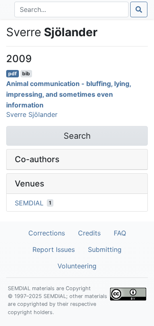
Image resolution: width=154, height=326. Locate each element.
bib (26, 73)
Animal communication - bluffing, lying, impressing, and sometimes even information (68, 94)
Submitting (105, 249)
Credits (89, 233)
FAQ (120, 233)
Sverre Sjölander (31, 114)
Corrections (46, 233)
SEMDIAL (29, 203)
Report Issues (53, 249)
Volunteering (77, 266)
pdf (12, 73)
